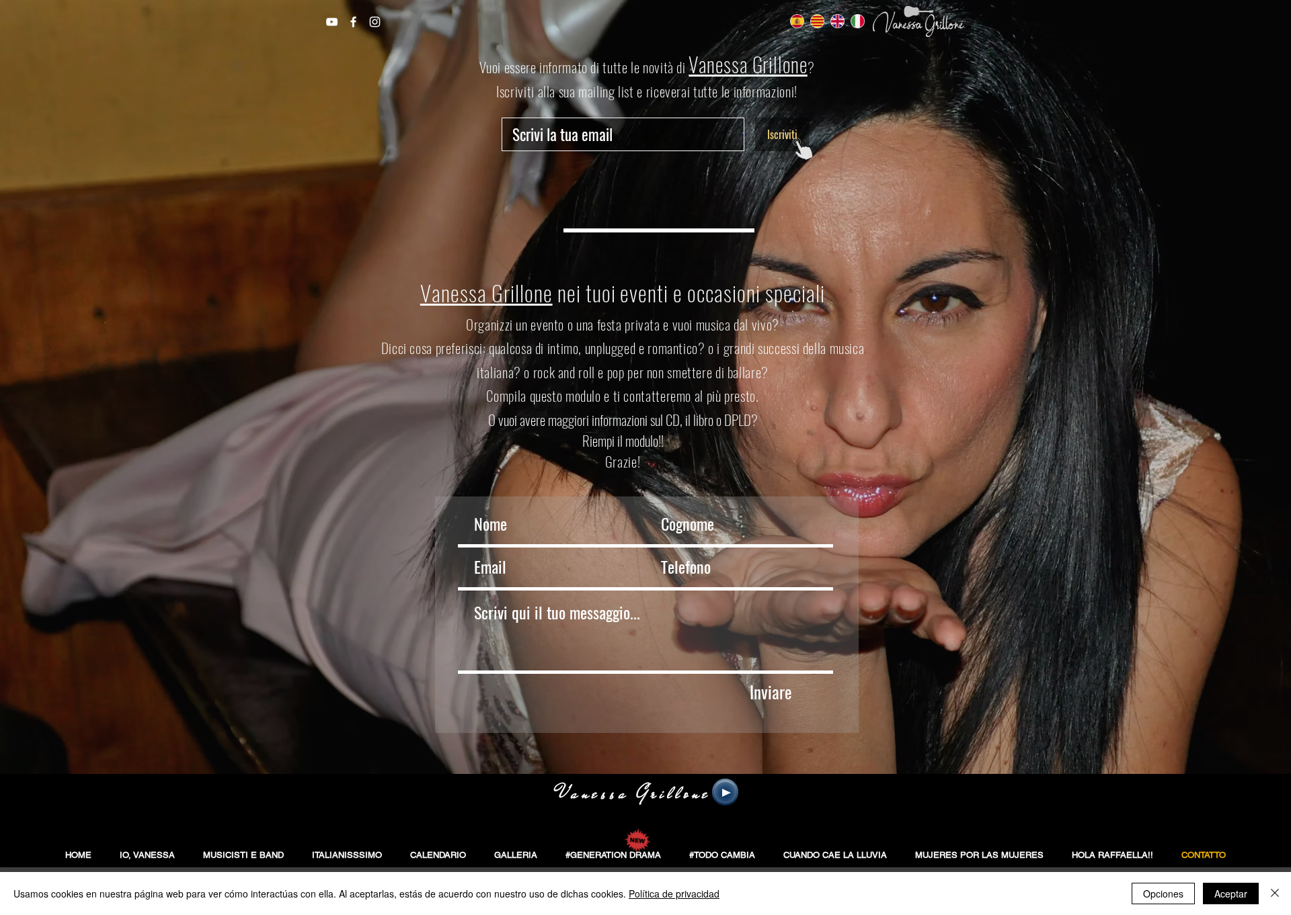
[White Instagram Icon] (375, 22)
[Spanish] (797, 21)
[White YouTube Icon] (332, 22)
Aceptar (1230, 893)
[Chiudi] (1275, 893)
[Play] (725, 792)
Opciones (1163, 893)
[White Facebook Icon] (353, 22)
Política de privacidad (674, 893)
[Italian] (857, 21)
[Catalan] (817, 21)
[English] (837, 21)
